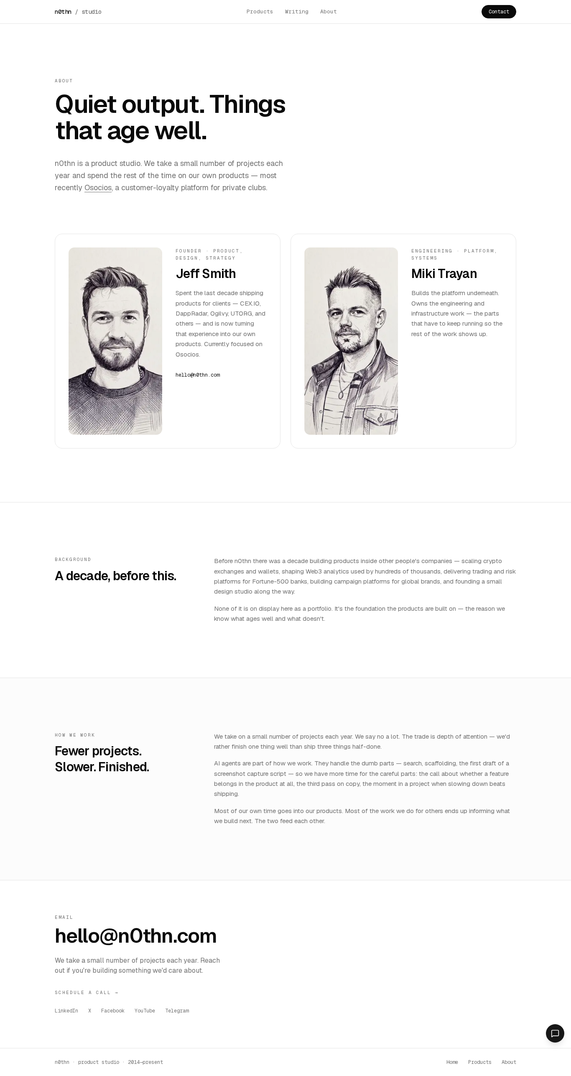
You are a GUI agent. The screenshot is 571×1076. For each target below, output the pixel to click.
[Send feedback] (555, 1033)
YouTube (145, 1010)
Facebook (113, 1010)
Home (452, 1062)
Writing (296, 11)
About (328, 11)
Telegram (177, 1010)
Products (260, 11)
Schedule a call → (87, 992)
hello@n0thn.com (197, 375)
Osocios (98, 187)
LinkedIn (66, 1010)
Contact (499, 11)
